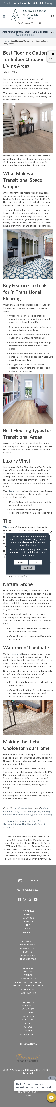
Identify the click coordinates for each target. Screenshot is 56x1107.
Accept (21, 562)
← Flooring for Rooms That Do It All (22, 821)
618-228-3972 (26, 34)
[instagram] (25, 900)
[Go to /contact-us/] (28, 881)
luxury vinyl (15, 490)
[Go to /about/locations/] (28, 1044)
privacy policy (35, 549)
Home (6, 41)
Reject (35, 562)
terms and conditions (25, 552)
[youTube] (35, 900)
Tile (5, 527)
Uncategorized (21, 808)
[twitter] (30, 900)
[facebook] (19, 900)
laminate (16, 653)
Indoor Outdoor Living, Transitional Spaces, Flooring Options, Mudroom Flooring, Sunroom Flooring (27, 811)
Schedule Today (42, 3)
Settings (28, 568)
